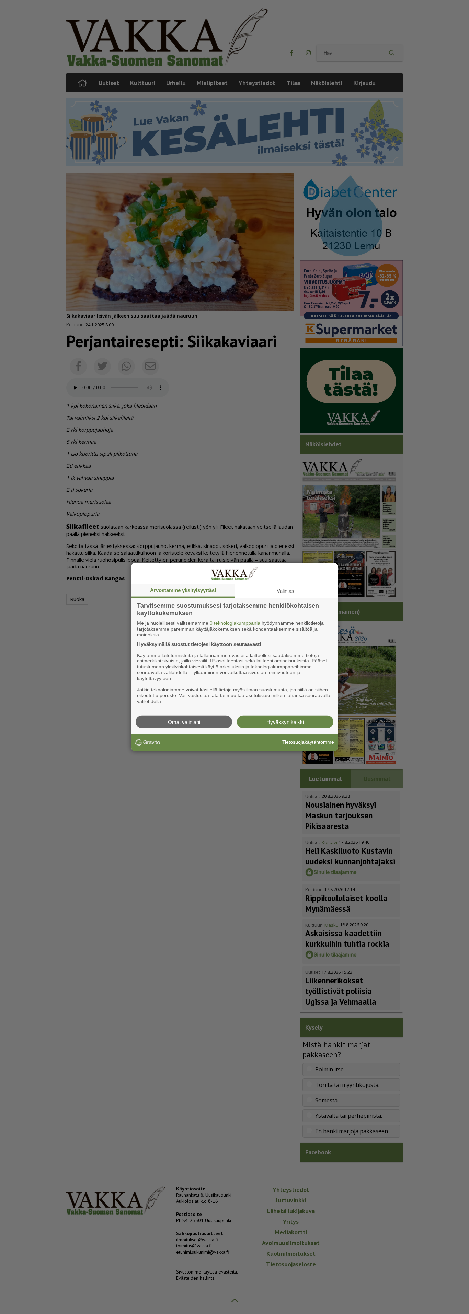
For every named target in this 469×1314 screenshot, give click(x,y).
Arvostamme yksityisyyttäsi (183, 590)
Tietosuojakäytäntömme (308, 742)
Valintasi (286, 591)
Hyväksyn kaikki (285, 722)
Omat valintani (184, 722)
